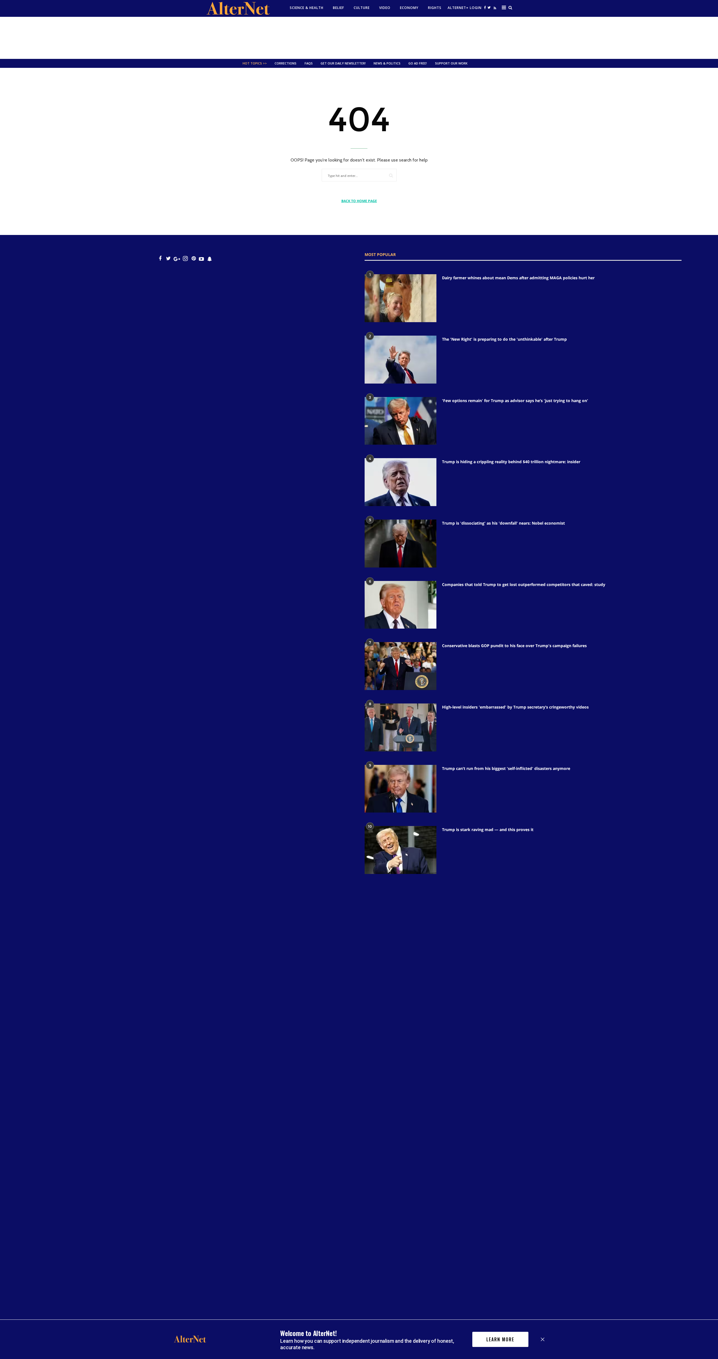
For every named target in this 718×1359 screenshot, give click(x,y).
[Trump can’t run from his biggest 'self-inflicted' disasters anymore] (400, 789)
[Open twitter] (488, 7)
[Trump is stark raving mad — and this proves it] (400, 850)
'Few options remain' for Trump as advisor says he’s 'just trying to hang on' (515, 400)
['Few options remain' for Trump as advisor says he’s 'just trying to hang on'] (400, 421)
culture (362, 7)
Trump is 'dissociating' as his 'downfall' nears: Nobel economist (503, 523)
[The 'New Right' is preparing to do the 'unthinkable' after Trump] (400, 360)
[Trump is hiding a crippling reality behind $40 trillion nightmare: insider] (400, 482)
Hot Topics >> (255, 63)
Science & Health (306, 7)
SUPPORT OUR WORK (451, 63)
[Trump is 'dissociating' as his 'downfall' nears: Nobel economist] (400, 543)
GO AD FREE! (417, 63)
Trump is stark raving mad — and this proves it (487, 829)
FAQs (309, 63)
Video (384, 7)
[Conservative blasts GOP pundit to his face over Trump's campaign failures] (400, 666)
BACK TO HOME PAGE (359, 201)
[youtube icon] (201, 259)
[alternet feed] (494, 9)
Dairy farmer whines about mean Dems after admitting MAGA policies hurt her (518, 277)
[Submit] (391, 175)
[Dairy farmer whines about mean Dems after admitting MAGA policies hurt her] (400, 298)
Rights (434, 7)
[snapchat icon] (210, 259)
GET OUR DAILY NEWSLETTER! (343, 63)
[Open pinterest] (193, 259)
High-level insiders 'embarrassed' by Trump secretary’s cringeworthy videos (515, 707)
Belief (338, 7)
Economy (409, 7)
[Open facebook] (485, 7)
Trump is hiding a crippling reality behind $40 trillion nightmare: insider (511, 461)
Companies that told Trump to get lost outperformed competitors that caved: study (523, 584)
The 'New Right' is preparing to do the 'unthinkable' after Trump (504, 339)
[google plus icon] (177, 259)
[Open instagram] (185, 259)
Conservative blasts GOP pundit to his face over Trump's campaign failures (514, 645)
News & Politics (387, 63)
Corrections (285, 63)
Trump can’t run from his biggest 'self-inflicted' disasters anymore (506, 768)
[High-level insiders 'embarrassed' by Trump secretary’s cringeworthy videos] (400, 727)
